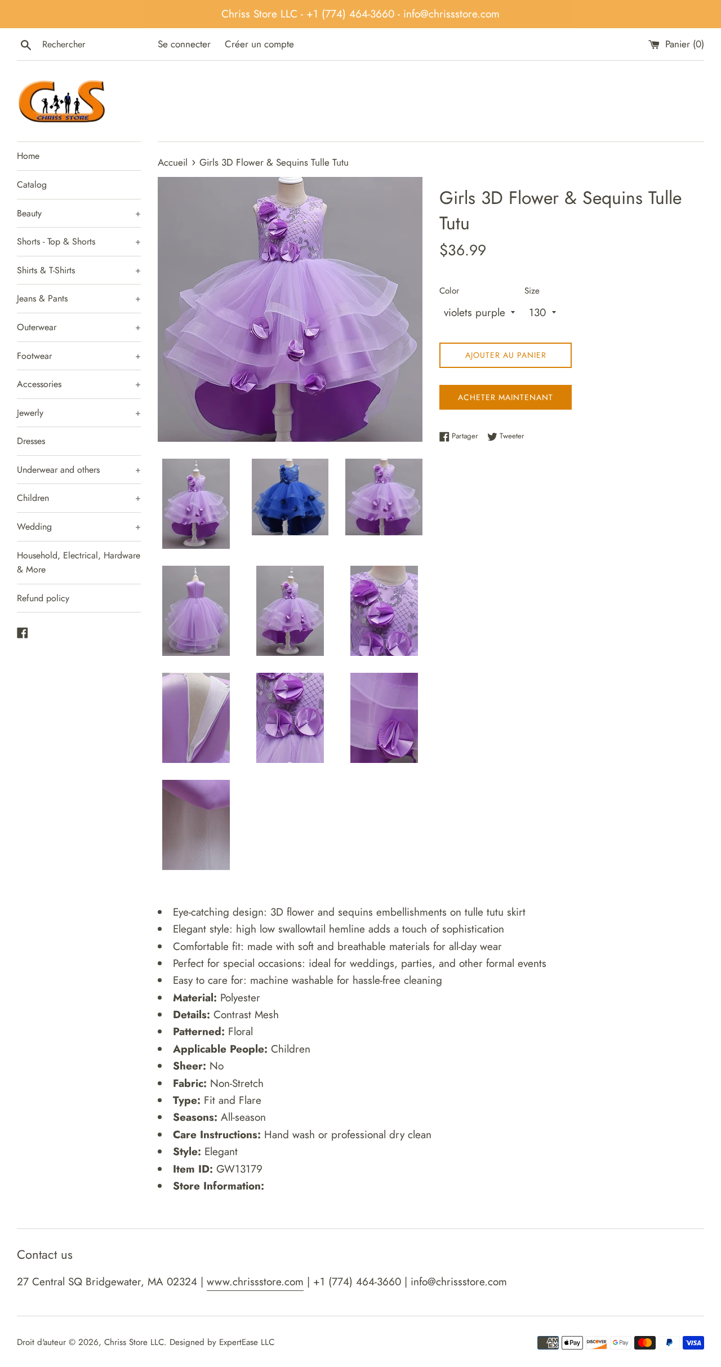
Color (449, 291)
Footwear (79, 355)
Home (28, 155)
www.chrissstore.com (255, 1281)
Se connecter (184, 44)
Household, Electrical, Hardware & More (78, 562)
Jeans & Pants (79, 298)
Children (79, 497)
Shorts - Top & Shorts (79, 241)
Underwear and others (79, 469)
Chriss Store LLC (134, 1342)
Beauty (79, 213)
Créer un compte (259, 44)
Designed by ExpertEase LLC (222, 1342)
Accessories (79, 384)
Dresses (31, 440)
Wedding (79, 526)
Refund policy (43, 598)
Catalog (32, 184)
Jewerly (79, 412)
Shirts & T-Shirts (79, 270)
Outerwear (79, 327)
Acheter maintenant (505, 397)
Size (532, 291)
